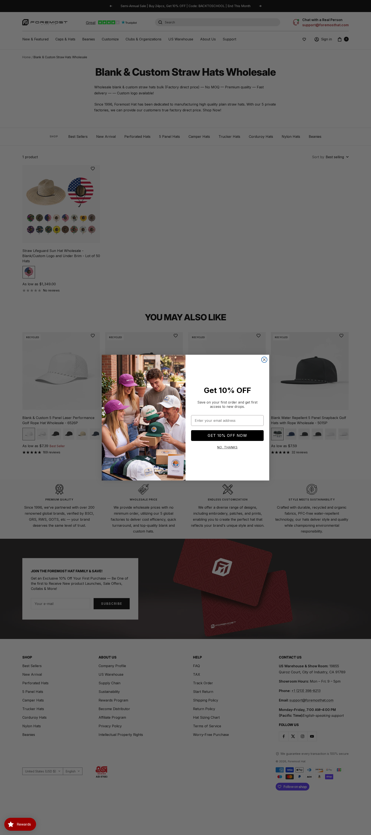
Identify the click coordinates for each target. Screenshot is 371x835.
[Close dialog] (264, 359)
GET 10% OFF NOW (227, 435)
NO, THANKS (227, 447)
